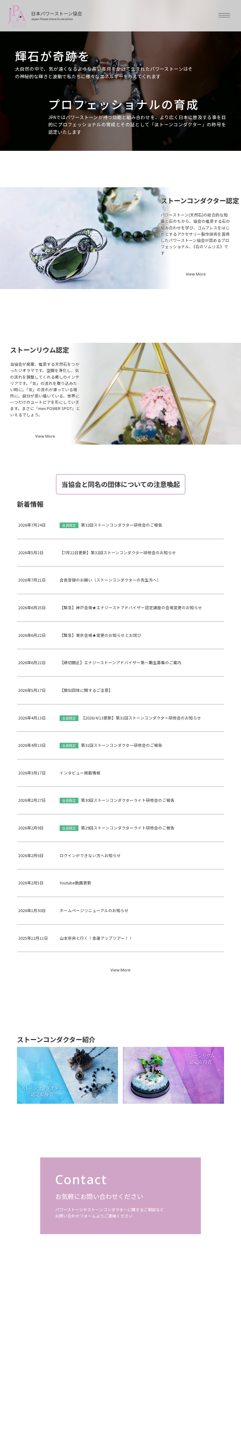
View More (196, 274)
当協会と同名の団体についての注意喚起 (121, 484)
